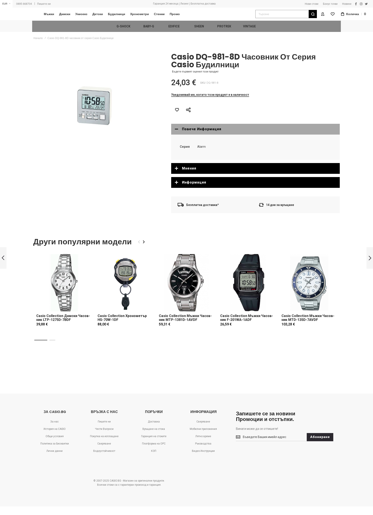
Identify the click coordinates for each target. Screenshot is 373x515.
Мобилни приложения (203, 428)
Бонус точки (330, 3)
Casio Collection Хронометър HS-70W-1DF (122, 318)
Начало (38, 38)
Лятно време (203, 436)
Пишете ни (44, 3)
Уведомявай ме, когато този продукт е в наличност (210, 94)
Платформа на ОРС (154, 443)
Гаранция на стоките (153, 436)
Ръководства (203, 443)
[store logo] (18, 14)
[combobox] (286, 14)
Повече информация (201, 129)
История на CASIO (55, 428)
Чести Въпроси (104, 428)
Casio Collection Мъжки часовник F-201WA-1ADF (246, 318)
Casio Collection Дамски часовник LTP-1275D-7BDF (63, 318)
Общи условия (55, 436)
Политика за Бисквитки (54, 443)
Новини (346, 3)
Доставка (154, 421)
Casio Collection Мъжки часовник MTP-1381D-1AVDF (185, 318)
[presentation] (143, 242)
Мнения (189, 168)
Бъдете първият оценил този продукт (195, 71)
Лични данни (54, 450)
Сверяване (104, 443)
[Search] (313, 14)
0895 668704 (24, 3)
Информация (194, 182)
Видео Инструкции (203, 450)
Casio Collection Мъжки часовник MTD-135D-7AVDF (307, 318)
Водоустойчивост (104, 450)
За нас (54, 421)
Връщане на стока (153, 428)
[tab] (255, 129)
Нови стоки (311, 3)
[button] (6, 4)
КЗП (153, 450)
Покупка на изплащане (104, 436)
